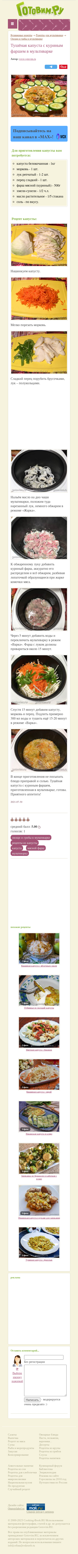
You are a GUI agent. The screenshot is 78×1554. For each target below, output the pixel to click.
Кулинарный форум (50, 1465)
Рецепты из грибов (50, 1451)
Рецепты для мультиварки (49, 35)
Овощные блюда (48, 1434)
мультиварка (19, 853)
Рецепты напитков (49, 1458)
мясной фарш (35, 848)
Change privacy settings (40, 1511)
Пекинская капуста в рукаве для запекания (39, 1217)
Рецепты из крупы (49, 1448)
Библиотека (46, 1469)
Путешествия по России (53, 1482)
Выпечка (13, 1438)
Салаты (12, 1434)
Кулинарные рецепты (21, 35)
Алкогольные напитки (20, 1465)
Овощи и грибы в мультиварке (31, 838)
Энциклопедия (47, 1472)
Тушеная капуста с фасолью (39, 1259)
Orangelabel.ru (16, 1508)
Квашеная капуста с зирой (39, 1091)
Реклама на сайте (49, 1475)
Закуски (12, 1451)
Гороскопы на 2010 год (52, 1479)
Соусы (43, 1454)
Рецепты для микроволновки (17, 1477)
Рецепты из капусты (24, 843)
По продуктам (16, 1485)
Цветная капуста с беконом (39, 1049)
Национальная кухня (20, 1482)
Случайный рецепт (19, 1489)
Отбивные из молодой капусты (39, 1007)
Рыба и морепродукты (21, 1448)
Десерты (44, 1444)
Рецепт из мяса (16, 1441)
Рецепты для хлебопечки (22, 1472)
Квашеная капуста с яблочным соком (39, 965)
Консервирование (18, 1454)
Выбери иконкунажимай (17, 1375)
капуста (17, 848)
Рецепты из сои (17, 1469)
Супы (11, 1444)
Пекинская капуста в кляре (39, 1133)
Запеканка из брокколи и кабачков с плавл (39, 1177)
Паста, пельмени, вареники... (49, 1439)
